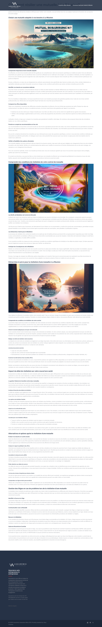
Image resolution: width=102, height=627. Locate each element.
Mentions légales (12, 605)
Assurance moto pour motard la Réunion (83, 5)
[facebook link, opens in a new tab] (90, 622)
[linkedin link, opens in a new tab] (87, 622)
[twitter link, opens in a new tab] (93, 622)
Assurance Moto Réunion (64, 5)
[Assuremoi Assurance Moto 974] (14, 5)
